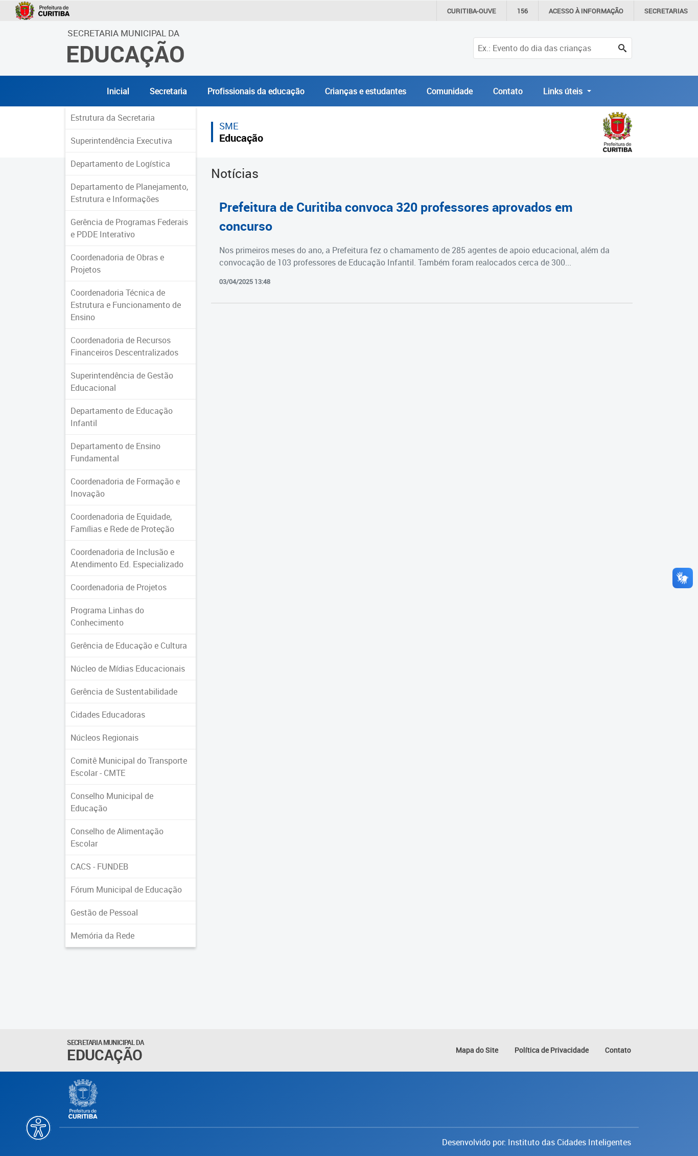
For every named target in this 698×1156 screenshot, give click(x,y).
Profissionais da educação (256, 91)
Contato (508, 91)
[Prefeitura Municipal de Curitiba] (83, 1099)
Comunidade (450, 91)
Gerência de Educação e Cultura (129, 645)
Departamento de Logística (120, 163)
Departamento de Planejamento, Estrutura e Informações (129, 193)
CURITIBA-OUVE (471, 10)
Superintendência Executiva (121, 140)
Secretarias (666, 10)
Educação (241, 138)
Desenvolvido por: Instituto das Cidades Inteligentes (536, 1142)
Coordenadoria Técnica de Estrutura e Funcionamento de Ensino (126, 305)
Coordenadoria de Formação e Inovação (125, 487)
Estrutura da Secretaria (113, 117)
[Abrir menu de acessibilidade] (38, 1128)
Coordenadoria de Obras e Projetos (117, 263)
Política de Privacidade (552, 1050)
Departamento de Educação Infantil (122, 417)
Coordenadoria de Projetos (119, 587)
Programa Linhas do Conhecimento (107, 616)
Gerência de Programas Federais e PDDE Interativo (129, 228)
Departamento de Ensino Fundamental (115, 452)
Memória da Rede (102, 935)
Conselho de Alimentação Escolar (117, 837)
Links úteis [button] (564, 91)
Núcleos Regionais (104, 737)
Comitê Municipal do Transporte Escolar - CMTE (129, 767)
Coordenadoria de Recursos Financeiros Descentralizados (124, 346)
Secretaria (168, 91)
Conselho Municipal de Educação (112, 802)
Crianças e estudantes (365, 91)
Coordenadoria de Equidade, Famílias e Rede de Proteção (122, 523)
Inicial (118, 91)
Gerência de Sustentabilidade (124, 691)
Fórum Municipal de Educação (126, 889)
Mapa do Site (477, 1050)
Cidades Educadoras (108, 714)
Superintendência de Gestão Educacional (122, 381)
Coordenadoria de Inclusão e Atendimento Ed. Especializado (127, 558)
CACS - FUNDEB (99, 866)
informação (586, 10)
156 (522, 10)
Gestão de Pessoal (104, 912)
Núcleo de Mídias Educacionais (128, 668)
